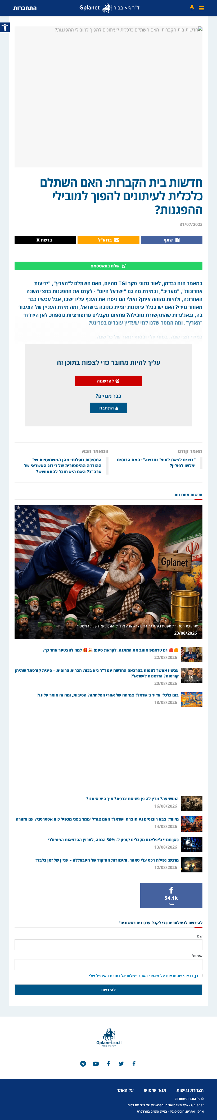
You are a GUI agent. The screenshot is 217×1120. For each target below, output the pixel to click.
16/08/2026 (166, 806)
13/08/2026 (166, 847)
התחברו (106, 408)
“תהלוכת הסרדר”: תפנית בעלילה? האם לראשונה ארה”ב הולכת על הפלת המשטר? (137, 626)
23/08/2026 (186, 633)
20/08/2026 (166, 683)
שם (199, 936)
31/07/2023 (191, 224)
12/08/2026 (166, 867)
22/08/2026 (166, 657)
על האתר (125, 1090)
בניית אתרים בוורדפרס (152, 1111)
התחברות (25, 8)
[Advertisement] (108, 751)
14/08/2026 (166, 826)
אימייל (197, 955)
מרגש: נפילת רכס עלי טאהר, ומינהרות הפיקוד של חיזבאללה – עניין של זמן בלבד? (107, 860)
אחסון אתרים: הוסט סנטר (187, 1111)
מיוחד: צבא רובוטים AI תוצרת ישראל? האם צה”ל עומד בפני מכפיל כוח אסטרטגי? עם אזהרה (97, 819)
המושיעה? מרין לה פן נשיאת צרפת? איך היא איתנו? (132, 798)
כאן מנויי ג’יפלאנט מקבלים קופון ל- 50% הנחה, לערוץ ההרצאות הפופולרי (113, 839)
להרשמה (106, 381)
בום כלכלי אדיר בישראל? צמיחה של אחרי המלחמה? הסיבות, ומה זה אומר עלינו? (108, 695)
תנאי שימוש (155, 1090)
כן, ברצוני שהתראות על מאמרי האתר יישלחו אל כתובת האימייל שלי (143, 975)
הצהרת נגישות (190, 1090)
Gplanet (197, 1105)
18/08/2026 (166, 702)
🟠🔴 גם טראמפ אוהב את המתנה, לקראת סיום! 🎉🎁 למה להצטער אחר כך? (111, 650)
